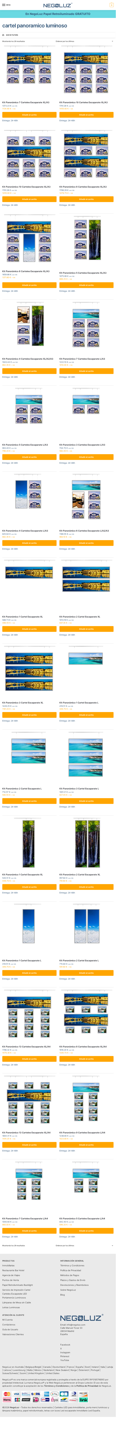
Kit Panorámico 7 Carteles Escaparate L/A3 (82, 358)
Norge (74, 1370)
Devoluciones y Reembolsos (74, 1285)
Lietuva (7, 1370)
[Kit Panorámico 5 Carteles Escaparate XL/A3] (86, 242)
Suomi (23, 1373)
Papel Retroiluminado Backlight (17, 1285)
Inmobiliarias (8, 1265)
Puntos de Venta (10, 1280)
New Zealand (62, 1370)
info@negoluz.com (76, 1325)
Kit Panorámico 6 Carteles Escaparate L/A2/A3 (84, 530)
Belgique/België (33, 1367)
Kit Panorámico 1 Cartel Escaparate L (78, 702)
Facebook (65, 1344)
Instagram (65, 1352)
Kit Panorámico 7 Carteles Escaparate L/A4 (25, 1218)
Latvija (110, 1367)
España (79, 1367)
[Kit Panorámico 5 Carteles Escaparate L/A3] (29, 414)
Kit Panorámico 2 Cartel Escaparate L (22, 788)
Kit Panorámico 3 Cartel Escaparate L (79, 788)
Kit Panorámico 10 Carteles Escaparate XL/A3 (83, 102)
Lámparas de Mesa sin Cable (16, 1302)
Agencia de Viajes (11, 1275)
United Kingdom (36, 1373)
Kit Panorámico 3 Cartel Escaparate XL (22, 702)
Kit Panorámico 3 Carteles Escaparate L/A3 (82, 444)
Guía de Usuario (10, 1329)
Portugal (95, 1370)
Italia (102, 1367)
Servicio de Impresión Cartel (16, 1290)
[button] (111, 5)
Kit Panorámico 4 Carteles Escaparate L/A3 (25, 530)
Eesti (87, 1367)
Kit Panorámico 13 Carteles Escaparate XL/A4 (26, 1046)
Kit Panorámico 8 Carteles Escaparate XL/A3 (83, 186)
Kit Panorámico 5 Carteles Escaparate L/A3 (25, 444)
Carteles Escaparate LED (14, 1294)
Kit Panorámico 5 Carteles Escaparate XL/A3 (82, 273)
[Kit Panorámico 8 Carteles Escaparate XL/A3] (86, 156)
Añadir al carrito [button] (29, 115)
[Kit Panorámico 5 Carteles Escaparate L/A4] (86, 1188)
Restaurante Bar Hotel (13, 1270)
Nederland (48, 1370)
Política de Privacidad (70, 1270)
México (38, 1370)
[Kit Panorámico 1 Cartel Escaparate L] (86, 672)
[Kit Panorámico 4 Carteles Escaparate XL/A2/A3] (29, 328)
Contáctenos (8, 1324)
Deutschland (59, 1367)
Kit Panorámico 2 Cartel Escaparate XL (79, 616)
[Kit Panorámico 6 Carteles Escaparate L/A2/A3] (86, 500)
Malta (30, 1370)
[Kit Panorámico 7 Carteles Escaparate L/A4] (29, 1188)
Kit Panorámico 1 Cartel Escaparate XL (22, 616)
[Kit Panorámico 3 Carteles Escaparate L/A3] (86, 414)
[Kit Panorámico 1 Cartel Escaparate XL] (29, 586)
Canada (47, 1367)
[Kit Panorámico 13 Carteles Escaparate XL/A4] (29, 1016)
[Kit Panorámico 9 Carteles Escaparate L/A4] (86, 1102)
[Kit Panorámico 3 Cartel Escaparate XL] (29, 672)
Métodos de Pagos (69, 1275)
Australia (19, 1367)
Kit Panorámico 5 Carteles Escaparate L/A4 (82, 1218)
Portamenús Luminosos (14, 1297)
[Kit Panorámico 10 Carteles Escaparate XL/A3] (86, 72)
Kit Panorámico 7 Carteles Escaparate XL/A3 (25, 102)
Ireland (95, 1367)
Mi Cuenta (7, 1319)
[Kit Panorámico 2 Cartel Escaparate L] (29, 758)
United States (52, 1373)
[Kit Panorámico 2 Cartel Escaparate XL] (86, 586)
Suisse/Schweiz (10, 1373)
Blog (62, 1295)
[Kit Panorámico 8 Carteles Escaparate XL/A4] (86, 1016)
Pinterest (64, 1356)
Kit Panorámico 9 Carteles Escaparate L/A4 (82, 1132)
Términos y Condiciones (72, 1265)
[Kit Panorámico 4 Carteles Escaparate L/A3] (29, 500)
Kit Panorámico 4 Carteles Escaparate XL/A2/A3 (27, 358)
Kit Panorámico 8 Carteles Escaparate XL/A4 (83, 1046)
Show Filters (12, 35)
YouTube (64, 1360)
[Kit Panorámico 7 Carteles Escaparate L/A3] (86, 328)
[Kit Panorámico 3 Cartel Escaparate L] (86, 758)
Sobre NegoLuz (68, 1290)
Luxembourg (19, 1370)
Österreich (84, 1370)
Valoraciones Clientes (13, 1334)
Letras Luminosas (11, 1307)
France (70, 1367)
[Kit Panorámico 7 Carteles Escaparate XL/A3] (29, 72)
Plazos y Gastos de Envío (72, 1280)
